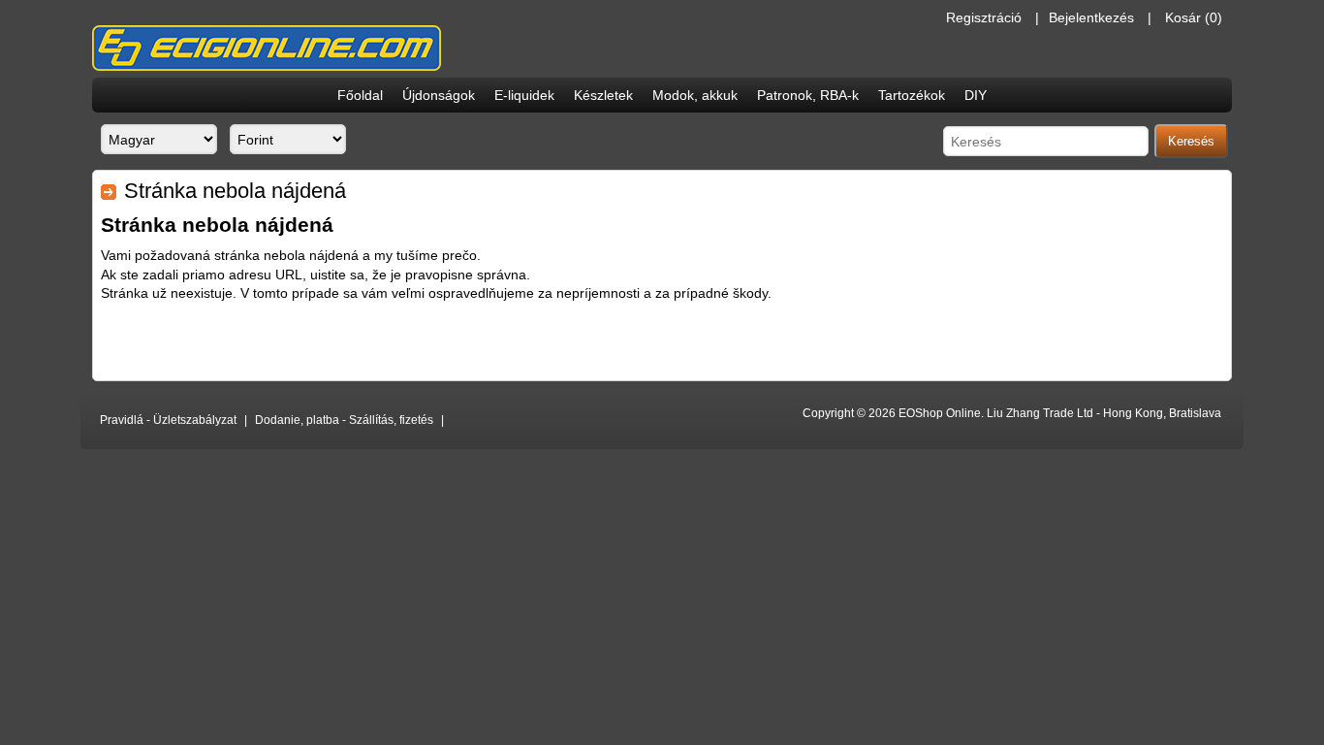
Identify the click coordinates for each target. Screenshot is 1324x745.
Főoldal (360, 95)
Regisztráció (984, 17)
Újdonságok (438, 95)
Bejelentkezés (1091, 17)
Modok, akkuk (695, 95)
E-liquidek (524, 95)
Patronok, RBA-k (808, 95)
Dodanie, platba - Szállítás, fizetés (344, 420)
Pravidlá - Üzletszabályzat (168, 420)
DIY (975, 95)
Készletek (603, 95)
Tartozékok (911, 95)
